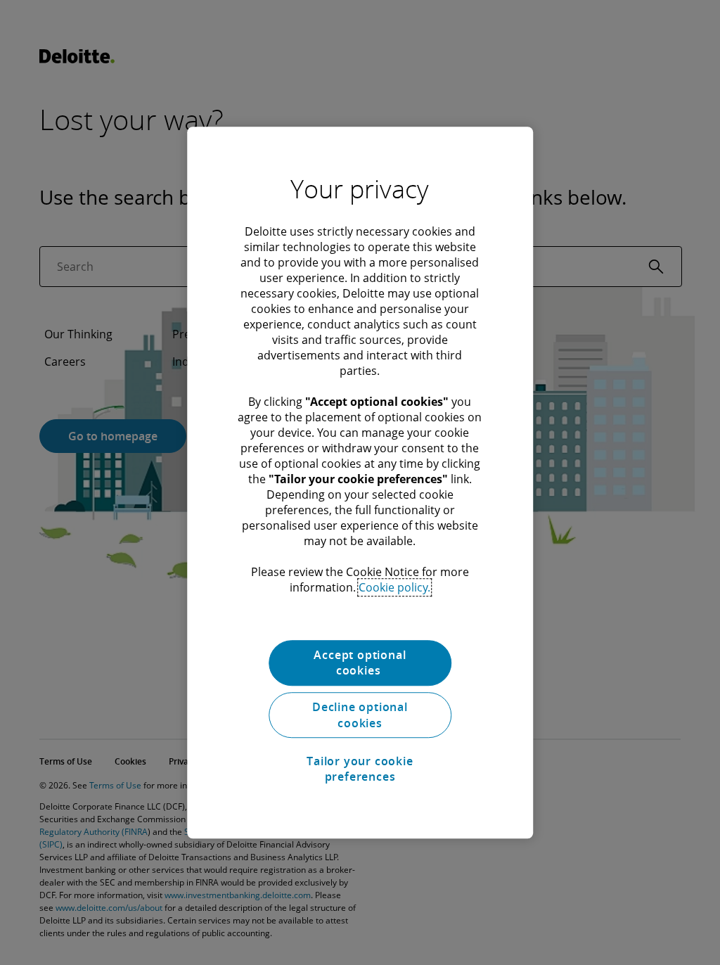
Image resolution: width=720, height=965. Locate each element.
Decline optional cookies (360, 715)
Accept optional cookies (360, 662)
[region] (360, 482)
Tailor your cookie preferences (360, 768)
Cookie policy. (394, 587)
